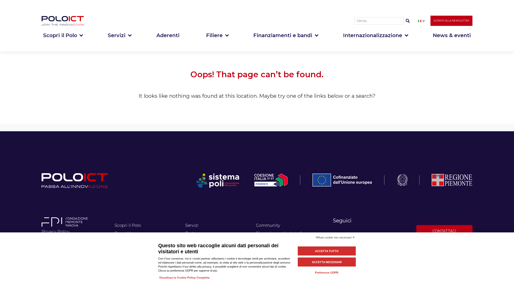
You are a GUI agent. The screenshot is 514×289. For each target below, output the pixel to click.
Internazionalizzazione (372, 35)
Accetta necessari (327, 262)
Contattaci (444, 231)
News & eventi (452, 35)
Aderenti (167, 35)
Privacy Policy (55, 231)
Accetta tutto (327, 251)
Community (268, 225)
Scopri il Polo (60, 35)
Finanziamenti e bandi (282, 35)
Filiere (214, 35)
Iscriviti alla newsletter (451, 20)
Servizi (116, 35)
